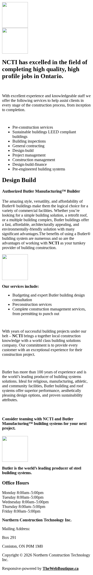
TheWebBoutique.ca (61, 568)
